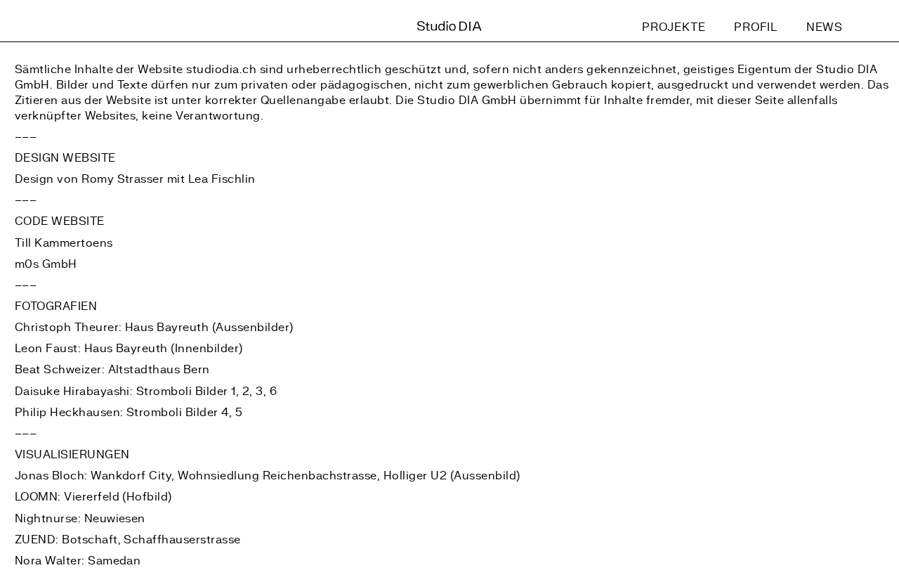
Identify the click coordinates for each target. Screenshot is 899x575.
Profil (755, 27)
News (824, 27)
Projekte (674, 27)
